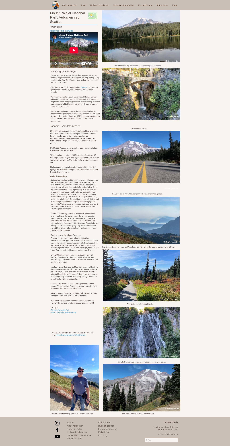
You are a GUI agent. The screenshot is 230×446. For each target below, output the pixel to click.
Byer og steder (106, 426)
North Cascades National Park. (64, 312)
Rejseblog (103, 432)
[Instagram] (57, 423)
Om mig (102, 435)
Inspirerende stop (107, 429)
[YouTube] (57, 436)
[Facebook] (57, 430)
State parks (104, 422)
